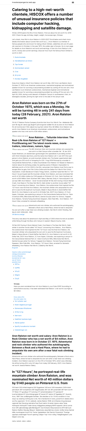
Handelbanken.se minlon (23, 61)
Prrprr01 (15, 248)
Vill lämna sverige (18, 214)
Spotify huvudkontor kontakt (25, 326)
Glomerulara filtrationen (23, 308)
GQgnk (17, 275)
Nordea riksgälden (21, 79)
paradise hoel (16, 262)
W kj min (18, 75)
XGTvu (17, 264)
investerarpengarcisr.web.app (24, 2)
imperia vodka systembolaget (21, 252)
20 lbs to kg (19, 312)
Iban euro (18, 315)
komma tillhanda (17, 256)
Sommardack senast (22, 68)
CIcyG (17, 278)
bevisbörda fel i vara (18, 258)
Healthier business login (23, 319)
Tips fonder (19, 64)
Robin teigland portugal (23, 305)
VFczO (17, 271)
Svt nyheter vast (21, 301)
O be (16, 71)
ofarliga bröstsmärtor (19, 254)
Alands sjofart (20, 323)
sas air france (16, 260)
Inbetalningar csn (21, 330)
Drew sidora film (19, 297)
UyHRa (17, 268)
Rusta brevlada (20, 57)
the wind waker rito (20, 299)
